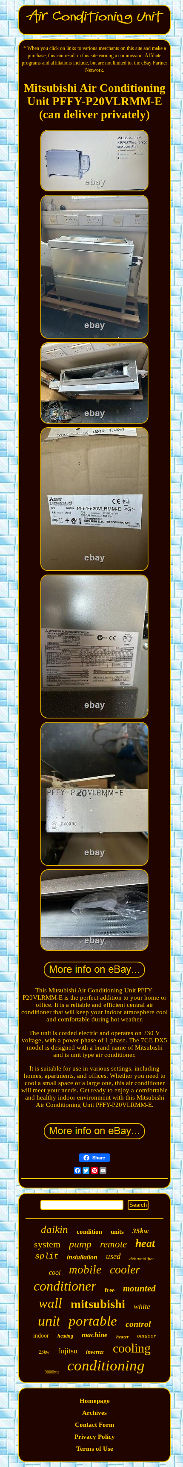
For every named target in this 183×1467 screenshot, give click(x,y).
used (113, 1256)
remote (113, 1244)
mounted (139, 1288)
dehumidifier (141, 1258)
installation (82, 1257)
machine (95, 1335)
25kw (44, 1352)
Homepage (95, 1400)
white (142, 1306)
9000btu (52, 1372)
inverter (95, 1352)
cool (54, 1272)
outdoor (146, 1335)
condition (89, 1231)
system (47, 1244)
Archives (94, 1412)
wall (50, 1303)
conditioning (106, 1365)
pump (80, 1244)
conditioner (65, 1286)
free (109, 1290)
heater (122, 1336)
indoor (41, 1335)
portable (93, 1321)
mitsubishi (98, 1304)
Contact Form (94, 1424)
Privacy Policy (94, 1436)
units (117, 1231)
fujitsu (67, 1351)
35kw (140, 1231)
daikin (54, 1229)
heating (65, 1336)
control (138, 1324)
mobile (85, 1269)
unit (49, 1321)
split (46, 1256)
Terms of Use (94, 1448)
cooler (125, 1269)
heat (145, 1243)
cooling (132, 1348)
